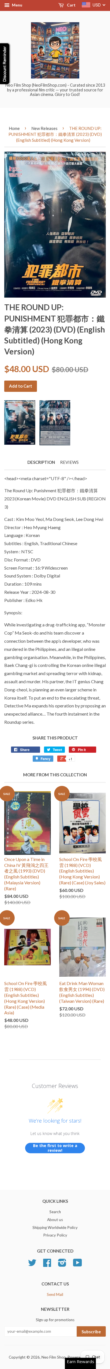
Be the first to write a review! (55, 1148)
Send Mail (55, 1294)
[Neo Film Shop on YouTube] (77, 1264)
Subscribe (91, 1331)
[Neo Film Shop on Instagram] (62, 1264)
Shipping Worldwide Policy (55, 1227)
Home (14, 128)
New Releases (44, 128)
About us (55, 1219)
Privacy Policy (55, 1235)
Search (55, 1212)
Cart (71, 5)
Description (41, 462)
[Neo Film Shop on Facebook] (47, 1264)
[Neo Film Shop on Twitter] (32, 1264)
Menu (16, 5)
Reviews (69, 462)
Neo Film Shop (53, 1357)
